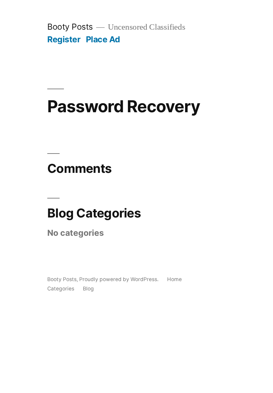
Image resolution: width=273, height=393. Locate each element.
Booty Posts (70, 27)
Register (63, 39)
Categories (60, 288)
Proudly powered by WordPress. (119, 279)
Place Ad (103, 39)
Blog (88, 288)
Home (174, 279)
